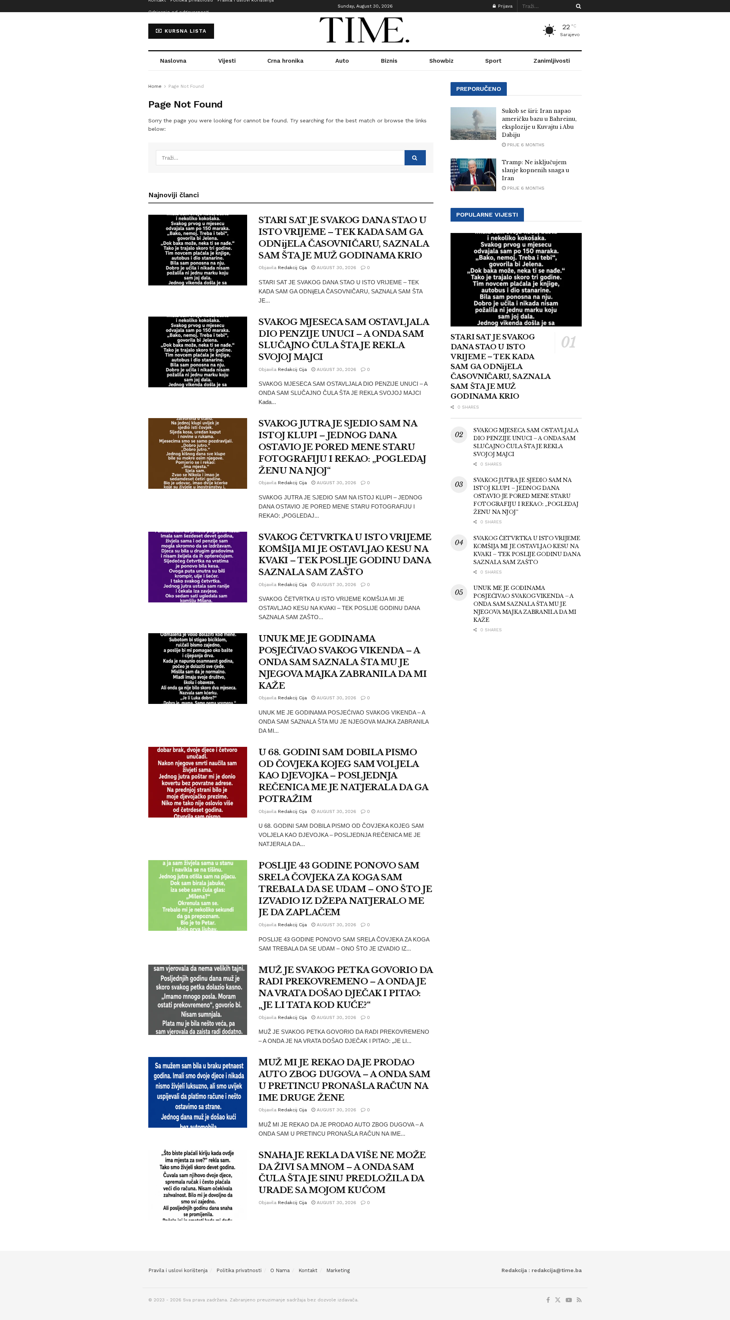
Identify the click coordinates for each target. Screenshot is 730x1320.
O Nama (280, 1270)
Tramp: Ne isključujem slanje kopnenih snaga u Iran (535, 170)
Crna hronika (285, 60)
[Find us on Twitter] (558, 1300)
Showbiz (441, 60)
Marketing (338, 1270)
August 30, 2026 (335, 267)
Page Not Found (186, 86)
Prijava (505, 6)
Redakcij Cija (292, 267)
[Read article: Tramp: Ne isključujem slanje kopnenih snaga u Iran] (473, 174)
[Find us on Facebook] (548, 1300)
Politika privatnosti (239, 1270)
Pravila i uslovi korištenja (178, 1270)
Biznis (389, 60)
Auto (342, 60)
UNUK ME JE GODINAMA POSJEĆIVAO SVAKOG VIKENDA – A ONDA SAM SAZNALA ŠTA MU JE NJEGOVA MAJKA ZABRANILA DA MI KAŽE (343, 662)
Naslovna (173, 60)
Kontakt (307, 1270)
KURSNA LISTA (184, 31)
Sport (493, 60)
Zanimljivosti (551, 60)
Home (155, 86)
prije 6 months (525, 144)
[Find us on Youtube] (569, 1300)
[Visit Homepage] (365, 31)
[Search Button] (577, 6)
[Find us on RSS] (579, 1300)
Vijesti (227, 60)
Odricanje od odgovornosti (178, 12)
